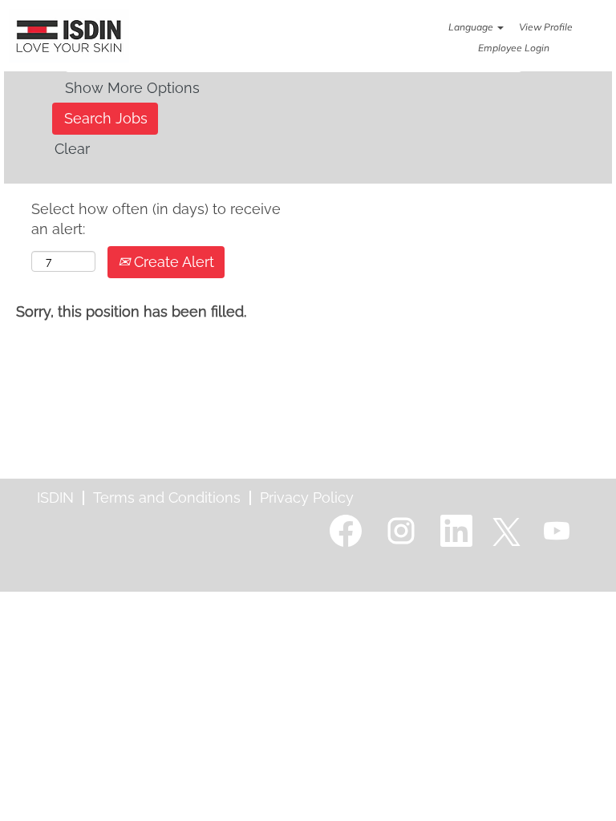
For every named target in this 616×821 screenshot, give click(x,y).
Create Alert (172, 261)
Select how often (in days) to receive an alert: (156, 219)
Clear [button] (72, 148)
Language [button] (472, 27)
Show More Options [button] (132, 87)
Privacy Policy (307, 497)
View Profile (546, 27)
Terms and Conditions (167, 497)
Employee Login (513, 48)
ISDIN (55, 497)
